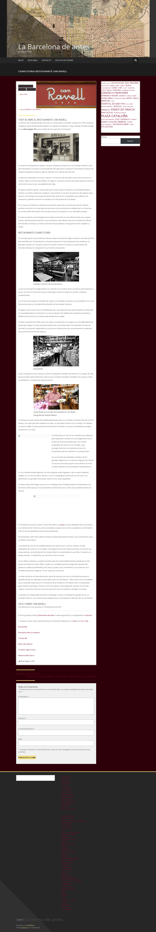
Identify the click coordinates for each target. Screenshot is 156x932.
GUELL (113, 101)
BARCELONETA (105, 85)
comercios (31, 89)
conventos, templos (69, 839)
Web (20, 739)
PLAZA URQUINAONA (107, 119)
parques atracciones (69, 879)
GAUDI (129, 98)
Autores (88, 615)
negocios (64, 874)
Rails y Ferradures (25, 644)
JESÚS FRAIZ (32, 60)
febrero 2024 (66, 790)
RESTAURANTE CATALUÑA (29, 674)
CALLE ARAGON (25, 109)
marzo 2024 (66, 788)
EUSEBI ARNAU (107, 98)
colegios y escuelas (68, 835)
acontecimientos (67, 816)
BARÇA (123, 86)
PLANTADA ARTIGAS (120, 113)
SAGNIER (129, 122)
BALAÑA (134, 82)
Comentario (23, 696)
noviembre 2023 (67, 797)
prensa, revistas (67, 888)
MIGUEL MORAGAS (107, 106)
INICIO (21, 60)
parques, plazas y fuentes (71, 881)
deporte (64, 842)
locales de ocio (67, 863)
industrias (65, 856)
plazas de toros (67, 886)
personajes (65, 884)
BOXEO (128, 85)
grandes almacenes (69, 851)
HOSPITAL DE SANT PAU (113, 103)
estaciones (65, 849)
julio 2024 (65, 778)
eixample (64, 846)
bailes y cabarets (67, 818)
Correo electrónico (26, 729)
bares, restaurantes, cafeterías (73, 821)
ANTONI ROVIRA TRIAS (120, 83)
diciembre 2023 (67, 795)
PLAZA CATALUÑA (114, 116)
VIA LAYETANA (107, 126)
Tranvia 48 (22, 638)
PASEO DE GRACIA (123, 109)
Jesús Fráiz (23, 94)
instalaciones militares (70, 858)
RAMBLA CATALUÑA (109, 122)
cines (63, 830)
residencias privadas (69, 900)
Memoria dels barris (26, 655)
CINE (120, 88)
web (74, 621)
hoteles (64, 853)
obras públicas (67, 877)
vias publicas (66, 909)
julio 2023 (65, 806)
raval (63, 898)
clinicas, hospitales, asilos (71, 832)
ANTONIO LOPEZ (105, 83)
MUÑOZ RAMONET (128, 106)
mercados (65, 865)
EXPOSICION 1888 (119, 98)
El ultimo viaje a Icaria (26, 650)
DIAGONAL (117, 90)
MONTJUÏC (118, 106)
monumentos (66, 870)
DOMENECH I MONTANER (114, 92)
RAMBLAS (122, 121)
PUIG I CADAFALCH (122, 119)
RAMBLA (133, 119)
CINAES (114, 88)
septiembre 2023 (68, 802)
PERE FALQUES (107, 112)
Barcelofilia (22, 627)
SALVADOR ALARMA (121, 124)
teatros (64, 902)
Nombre (22, 718)
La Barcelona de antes (54, 46)
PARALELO (105, 109)
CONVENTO (131, 88)
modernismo (66, 867)
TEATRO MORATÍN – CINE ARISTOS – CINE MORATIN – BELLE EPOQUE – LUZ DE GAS (60, 676)
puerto (64, 891)
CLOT (125, 88)
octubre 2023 (66, 799)
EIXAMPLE (122, 96)
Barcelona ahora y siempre (29, 632)
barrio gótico (66, 825)
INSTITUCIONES (67, 860)
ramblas (64, 895)
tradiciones (65, 905)
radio (63, 893)
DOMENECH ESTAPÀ (128, 90)
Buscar (104, 137)
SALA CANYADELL (106, 124)
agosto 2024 (66, 776)
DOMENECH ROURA (109, 95)
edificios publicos (68, 844)
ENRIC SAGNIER (131, 96)
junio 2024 (65, 781)
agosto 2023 (66, 804)
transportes (66, 907)
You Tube (84, 621)
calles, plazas (66, 828)
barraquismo (66, 823)
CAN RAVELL (36, 109)
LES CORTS (129, 104)
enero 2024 (65, 792)
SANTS (132, 124)
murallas (64, 872)
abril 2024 (65, 785)
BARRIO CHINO (115, 86)
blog (62, 525)
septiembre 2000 (68, 809)
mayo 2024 (65, 783)
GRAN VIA (105, 100)
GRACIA (136, 98)
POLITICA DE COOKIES (64, 60)
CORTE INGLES (106, 90)
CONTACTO (46, 60)
